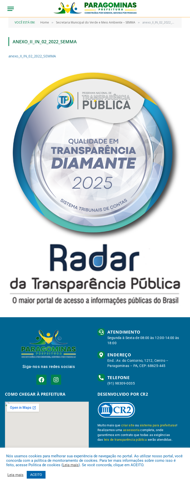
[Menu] (10, 8)
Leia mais (71, 465)
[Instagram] (56, 380)
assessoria (131, 430)
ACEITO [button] (36, 475)
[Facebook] (41, 380)
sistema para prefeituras (158, 425)
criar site (127, 425)
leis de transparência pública (125, 439)
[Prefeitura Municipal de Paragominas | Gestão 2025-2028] (95, 8)
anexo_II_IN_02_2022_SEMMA (32, 56)
